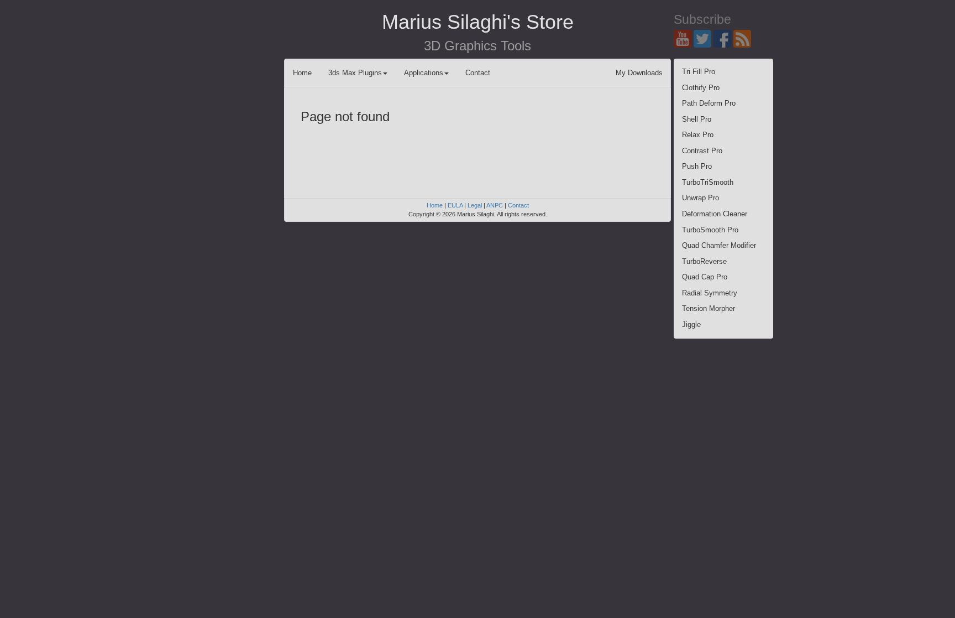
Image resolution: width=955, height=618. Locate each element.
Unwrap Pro (700, 198)
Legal (475, 205)
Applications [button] (423, 73)
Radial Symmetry (709, 293)
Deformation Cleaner (714, 214)
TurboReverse (704, 261)
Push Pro (697, 166)
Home (302, 73)
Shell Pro (696, 119)
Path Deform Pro (709, 103)
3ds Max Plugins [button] (355, 73)
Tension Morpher (708, 308)
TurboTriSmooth (707, 182)
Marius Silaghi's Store (478, 22)
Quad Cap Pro (704, 277)
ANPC (494, 205)
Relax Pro (697, 135)
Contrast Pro (702, 151)
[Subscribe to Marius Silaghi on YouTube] (684, 37)
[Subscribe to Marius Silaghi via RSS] (743, 37)
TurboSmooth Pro (710, 230)
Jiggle (691, 324)
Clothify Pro (701, 88)
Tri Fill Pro (698, 71)
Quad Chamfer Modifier (719, 245)
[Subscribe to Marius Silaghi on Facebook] (723, 37)
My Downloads (639, 73)
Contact (477, 73)
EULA (455, 205)
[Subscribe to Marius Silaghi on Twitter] (703, 37)
